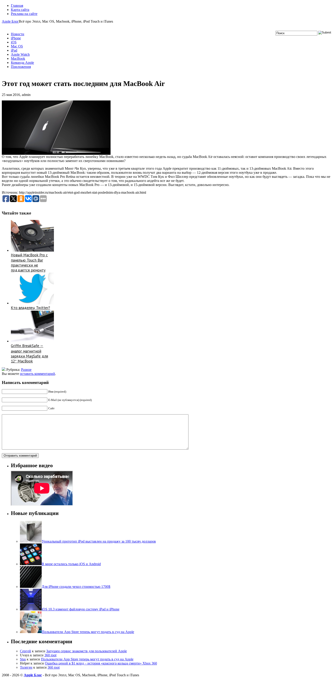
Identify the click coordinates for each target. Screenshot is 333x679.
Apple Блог (10, 21)
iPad (14, 50)
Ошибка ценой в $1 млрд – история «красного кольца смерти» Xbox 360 (101, 663)
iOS (14, 42)
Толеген (26, 667)
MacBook (18, 58)
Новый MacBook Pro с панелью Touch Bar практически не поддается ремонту (29, 263)
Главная (17, 5)
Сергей (25, 651)
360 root (50, 655)
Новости (17, 34)
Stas (23, 659)
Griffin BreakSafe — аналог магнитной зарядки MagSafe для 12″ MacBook (29, 353)
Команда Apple (22, 62)
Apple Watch (20, 54)
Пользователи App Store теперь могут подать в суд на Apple (87, 659)
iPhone (16, 38)
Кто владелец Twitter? (30, 307)
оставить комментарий (37, 374)
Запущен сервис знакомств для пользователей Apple (86, 651)
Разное (26, 370)
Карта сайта (20, 10)
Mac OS (17, 46)
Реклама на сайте (24, 14)
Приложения (21, 67)
